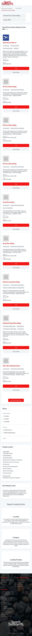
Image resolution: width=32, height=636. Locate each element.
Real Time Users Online (6, 616)
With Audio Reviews (10, 432)
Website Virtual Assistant (7, 598)
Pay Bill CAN (20, 586)
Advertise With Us (21, 580)
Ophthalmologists (7, 457)
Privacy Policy (12, 633)
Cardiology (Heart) (8, 453)
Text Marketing (4, 614)
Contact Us (3, 584)
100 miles (7, 421)
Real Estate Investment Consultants (12, 460)
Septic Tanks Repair (8, 471)
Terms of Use (20, 633)
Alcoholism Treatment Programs (11, 477)
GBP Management (5, 602)
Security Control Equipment (10, 466)
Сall (16, 68)
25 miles (7, 416)
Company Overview (5, 580)
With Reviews (8, 430)
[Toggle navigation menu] (30, 3)
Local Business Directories (7, 592)
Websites (3, 596)
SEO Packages (4, 606)
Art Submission (20, 582)
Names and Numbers (7, 8)
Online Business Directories (7, 594)
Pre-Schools (6, 464)
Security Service (7, 468)
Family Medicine (7, 455)
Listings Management (6, 600)
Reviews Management (6, 604)
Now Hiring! (4, 582)
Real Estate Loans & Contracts (11, 462)
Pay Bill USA (20, 584)
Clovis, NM (18, 8)
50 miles (7, 419)
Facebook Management (6, 612)
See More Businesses (16, 400)
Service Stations (7, 473)
